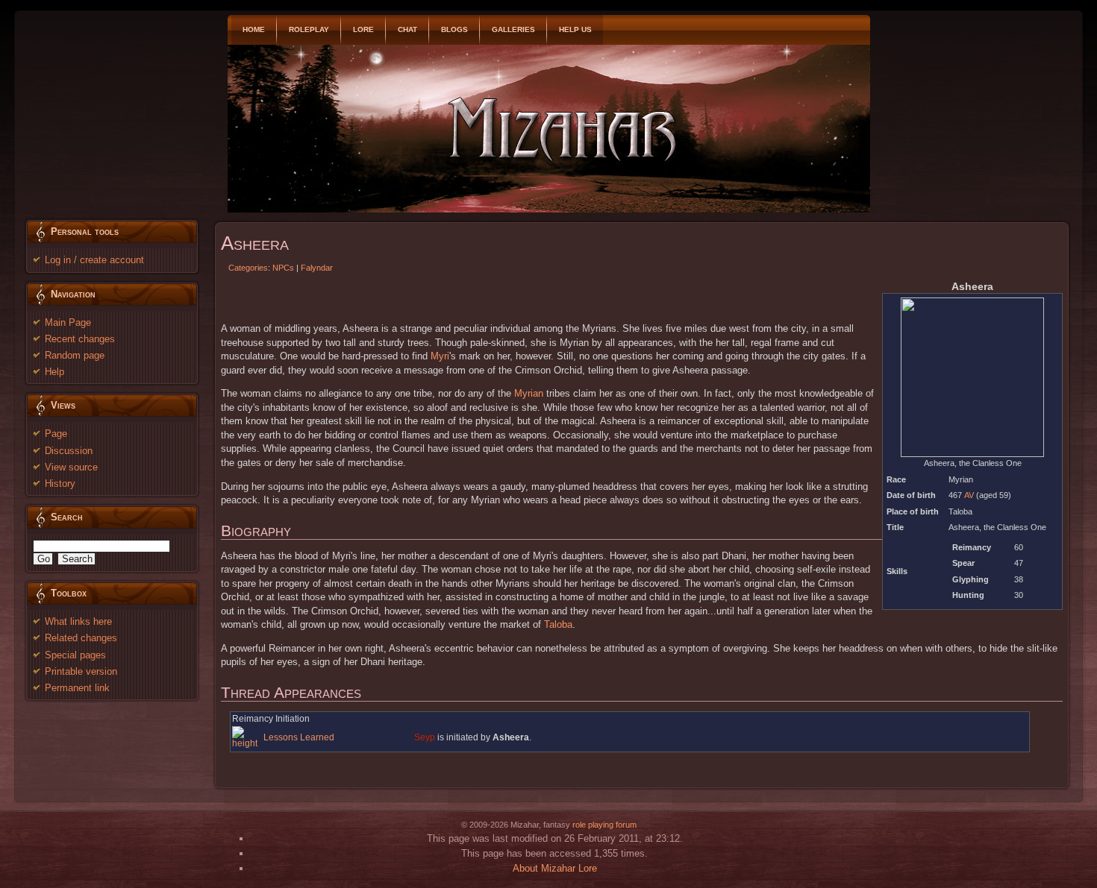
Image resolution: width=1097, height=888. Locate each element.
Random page (74, 355)
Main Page (68, 322)
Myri (440, 356)
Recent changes (80, 338)
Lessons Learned (298, 737)
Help (54, 371)
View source (71, 467)
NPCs (283, 267)
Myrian (528, 393)
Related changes (81, 637)
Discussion (69, 450)
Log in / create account (94, 259)
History (60, 483)
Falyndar (317, 267)
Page (56, 433)
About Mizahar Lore (555, 868)
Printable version (81, 671)
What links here (78, 621)
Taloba (558, 624)
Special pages (75, 655)
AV (969, 495)
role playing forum (604, 824)
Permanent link (77, 687)
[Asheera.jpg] (972, 376)
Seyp (424, 737)
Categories (248, 267)
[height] (247, 737)
